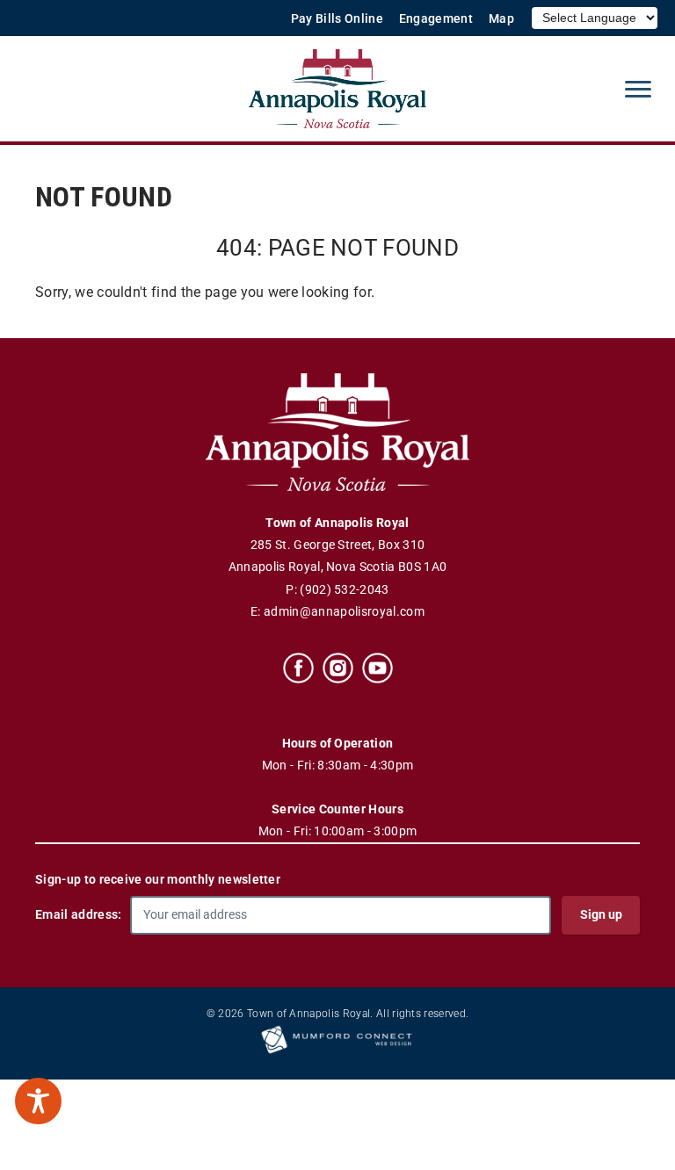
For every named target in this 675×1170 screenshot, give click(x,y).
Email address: (78, 914)
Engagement (436, 18)
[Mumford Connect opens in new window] (337, 1052)
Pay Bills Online (337, 18)
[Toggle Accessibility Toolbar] (38, 1101)
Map (501, 18)
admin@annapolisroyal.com (344, 611)
